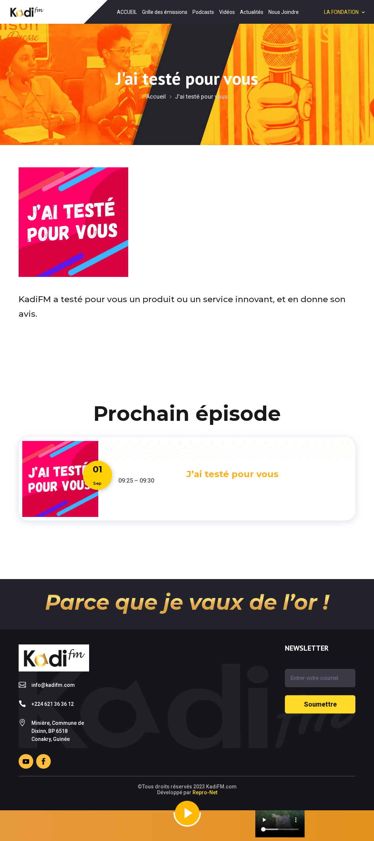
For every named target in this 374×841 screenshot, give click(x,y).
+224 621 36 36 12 (52, 704)
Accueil (156, 96)
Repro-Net (204, 792)
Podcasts (203, 12)
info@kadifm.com (53, 685)
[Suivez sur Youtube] (26, 761)
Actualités (251, 12)
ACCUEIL (127, 12)
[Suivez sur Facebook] (43, 761)
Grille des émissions (164, 12)
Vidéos (227, 12)
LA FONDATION (341, 12)
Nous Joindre (283, 12)
